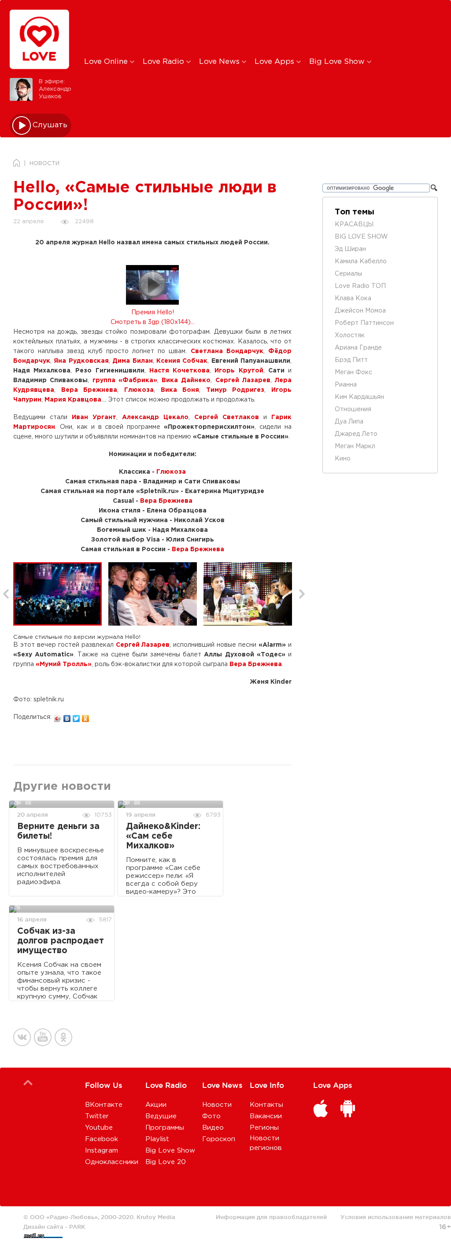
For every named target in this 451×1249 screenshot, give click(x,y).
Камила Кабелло (361, 261)
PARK (77, 1226)
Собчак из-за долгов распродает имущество (60, 941)
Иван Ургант (94, 417)
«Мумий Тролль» (64, 664)
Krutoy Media (156, 1217)
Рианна (346, 384)
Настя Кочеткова (179, 370)
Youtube (99, 1128)
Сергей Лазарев (242, 380)
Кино (343, 458)
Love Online (107, 62)
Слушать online (50, 125)
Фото (211, 1116)
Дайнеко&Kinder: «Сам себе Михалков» (163, 836)
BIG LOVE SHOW (361, 236)
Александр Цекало (155, 417)
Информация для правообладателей (271, 1217)
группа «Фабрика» (124, 380)
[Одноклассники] (85, 716)
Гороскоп (218, 1139)
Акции (155, 1105)
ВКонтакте (103, 1105)
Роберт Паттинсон (364, 323)
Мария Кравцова (72, 399)
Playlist (157, 1139)
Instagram (101, 1150)
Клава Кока (353, 298)
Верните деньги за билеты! (58, 831)
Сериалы (348, 273)
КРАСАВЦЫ (354, 224)
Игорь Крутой (238, 370)
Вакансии (266, 1116)
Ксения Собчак (181, 361)
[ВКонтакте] (67, 716)
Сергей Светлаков (226, 417)
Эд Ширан (350, 249)
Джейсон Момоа (360, 310)
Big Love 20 (165, 1162)
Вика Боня (180, 390)
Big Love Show (338, 62)
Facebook (101, 1139)
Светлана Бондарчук (227, 351)
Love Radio (164, 62)
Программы (164, 1128)
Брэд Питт (351, 360)
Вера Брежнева (89, 390)
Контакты (266, 1105)
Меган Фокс (353, 372)
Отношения (353, 409)
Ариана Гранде (358, 347)
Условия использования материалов (395, 1217)
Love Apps (275, 62)
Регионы (264, 1128)
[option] (60, 594)
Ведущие (161, 1116)
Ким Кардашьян (359, 397)
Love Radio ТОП (360, 286)
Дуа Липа (349, 421)
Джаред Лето (356, 434)
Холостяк (350, 335)
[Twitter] (76, 716)
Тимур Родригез (235, 390)
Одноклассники (111, 1162)
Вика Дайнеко (186, 380)
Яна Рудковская (81, 361)
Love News (220, 62)
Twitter (97, 1116)
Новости (217, 1105)
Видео (213, 1128)
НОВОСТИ (44, 163)
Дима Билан (132, 361)
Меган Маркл (355, 446)
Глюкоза (139, 390)
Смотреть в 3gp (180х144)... (153, 322)
